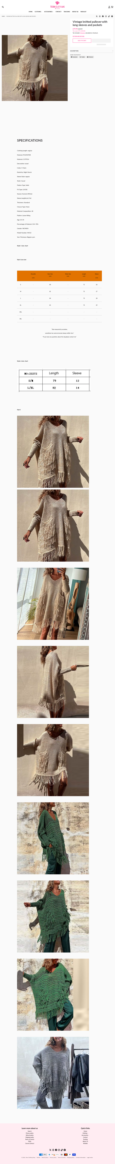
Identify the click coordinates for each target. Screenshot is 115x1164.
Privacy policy (53, 1157)
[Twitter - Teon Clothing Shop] (97, 16)
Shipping (82, 33)
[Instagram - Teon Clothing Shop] (106, 16)
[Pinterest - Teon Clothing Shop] (112, 16)
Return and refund (79, 36)
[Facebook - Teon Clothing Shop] (103, 16)
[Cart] (112, 7)
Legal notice (90, 1157)
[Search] (3, 7)
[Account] (109, 7)
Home (3, 16)
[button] (101, 41)
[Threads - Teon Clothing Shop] (100, 16)
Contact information (81, 1157)
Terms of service (61, 1157)
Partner (38, 1157)
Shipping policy (70, 1157)
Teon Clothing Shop (30, 1157)
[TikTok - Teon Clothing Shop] (109, 16)
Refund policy (45, 1157)
